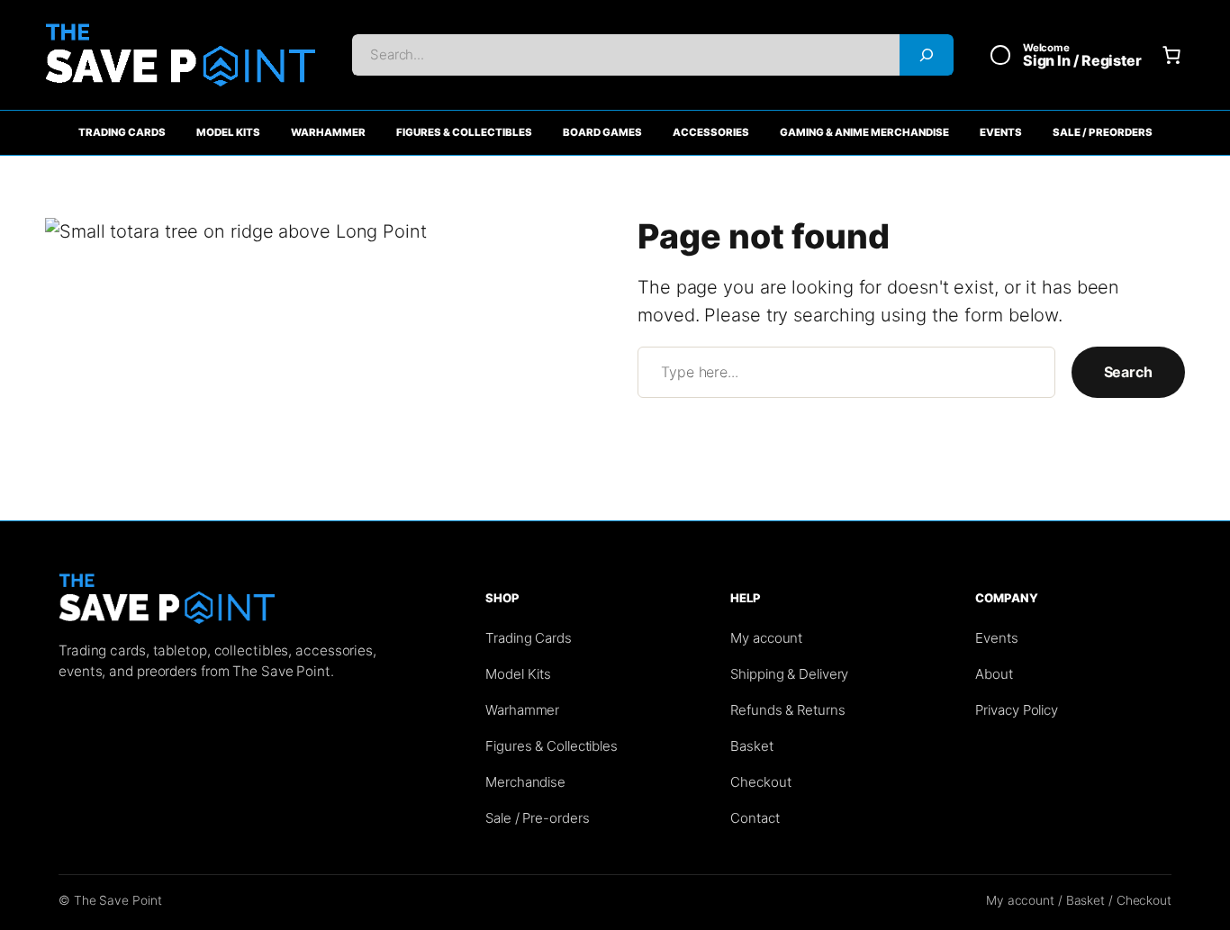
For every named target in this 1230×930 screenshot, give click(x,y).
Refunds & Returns (787, 709)
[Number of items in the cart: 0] (1171, 54)
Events (1001, 132)
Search (1128, 372)
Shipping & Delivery (789, 673)
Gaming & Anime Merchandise (864, 132)
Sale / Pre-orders (537, 817)
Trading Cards (122, 132)
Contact (754, 817)
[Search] (927, 55)
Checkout (760, 781)
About (994, 673)
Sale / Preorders (1103, 132)
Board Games (602, 132)
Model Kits (228, 132)
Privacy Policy (1016, 709)
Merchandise (525, 781)
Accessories (711, 132)
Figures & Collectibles (464, 132)
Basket (751, 745)
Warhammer (328, 132)
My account (766, 637)
